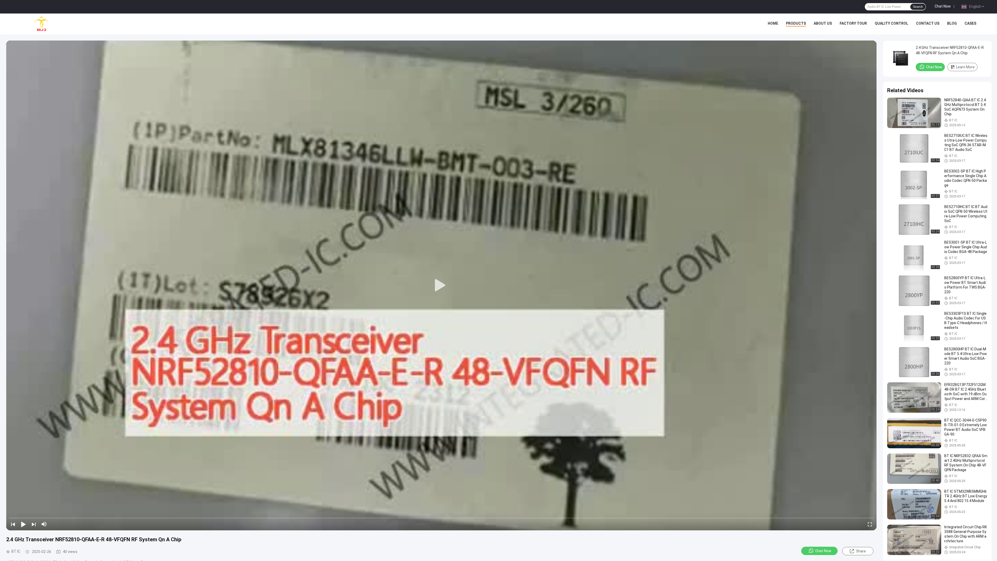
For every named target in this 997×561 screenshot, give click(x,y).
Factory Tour (853, 23)
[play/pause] (23, 524)
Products (796, 23)
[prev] (13, 524)
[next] (34, 524)
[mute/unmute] (44, 524)
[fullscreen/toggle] (870, 524)
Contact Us (927, 23)
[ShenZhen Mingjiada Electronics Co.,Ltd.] (41, 24)
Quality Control (891, 23)
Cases (970, 23)
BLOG (952, 23)
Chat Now (943, 6)
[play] (441, 285)
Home (773, 23)
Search (918, 7)
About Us (823, 23)
